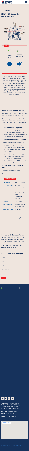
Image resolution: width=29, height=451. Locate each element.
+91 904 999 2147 (12, 247)
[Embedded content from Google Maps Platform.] (14, 433)
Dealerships (13, 416)
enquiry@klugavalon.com (14, 245)
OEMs (7, 416)
